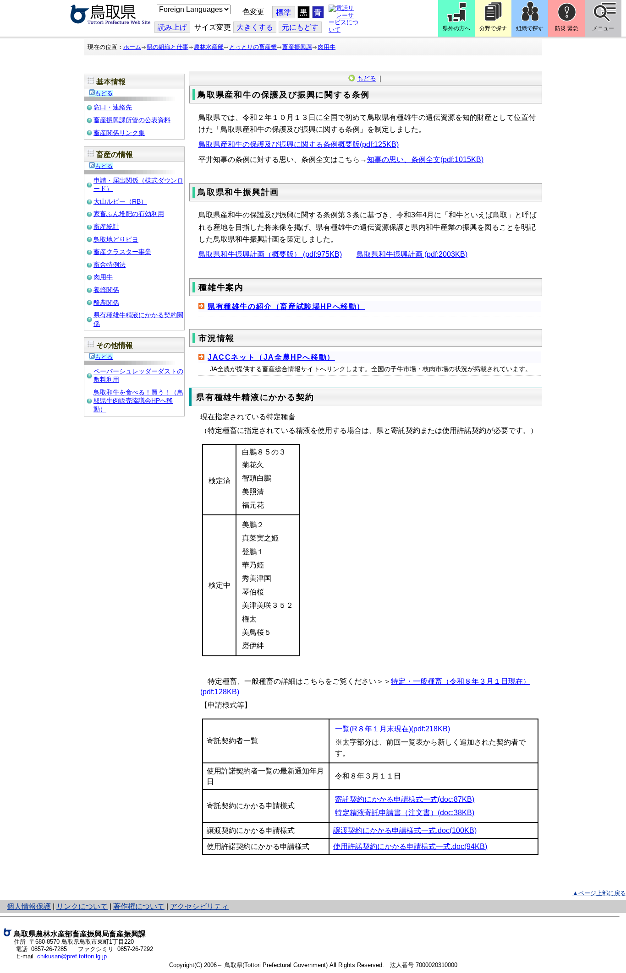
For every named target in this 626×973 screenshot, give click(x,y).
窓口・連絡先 (112, 107)
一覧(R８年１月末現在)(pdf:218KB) (392, 729)
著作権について (139, 906)
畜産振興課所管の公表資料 (131, 120)
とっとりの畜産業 (253, 46)
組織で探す (530, 28)
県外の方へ (456, 28)
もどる (104, 93)
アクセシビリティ (199, 906)
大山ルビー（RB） (120, 201)
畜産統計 (106, 226)
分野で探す (493, 28)
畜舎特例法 (109, 264)
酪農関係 (106, 302)
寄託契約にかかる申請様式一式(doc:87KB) (404, 799)
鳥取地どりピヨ (115, 239)
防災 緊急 (566, 28)
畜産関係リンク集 (119, 132)
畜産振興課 (297, 46)
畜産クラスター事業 (122, 251)
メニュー (603, 28)
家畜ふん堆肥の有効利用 (128, 213)
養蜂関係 (106, 289)
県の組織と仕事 (167, 46)
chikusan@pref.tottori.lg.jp (72, 956)
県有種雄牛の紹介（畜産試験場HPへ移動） (286, 306)
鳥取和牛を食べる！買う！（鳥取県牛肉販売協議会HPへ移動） (138, 401)
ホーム (132, 46)
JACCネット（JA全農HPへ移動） (271, 357)
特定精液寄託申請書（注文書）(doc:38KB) (404, 812)
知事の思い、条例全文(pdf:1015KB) (425, 159)
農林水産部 (209, 46)
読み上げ (172, 27)
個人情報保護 (29, 906)
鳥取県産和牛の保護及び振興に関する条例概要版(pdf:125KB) (298, 144)
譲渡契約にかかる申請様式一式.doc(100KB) (405, 830)
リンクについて (82, 906)
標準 (283, 12)
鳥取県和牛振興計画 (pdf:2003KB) (412, 254)
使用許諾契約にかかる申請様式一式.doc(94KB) (410, 846)
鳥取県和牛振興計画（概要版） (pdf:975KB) (270, 254)
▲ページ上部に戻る (599, 893)
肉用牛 (326, 46)
